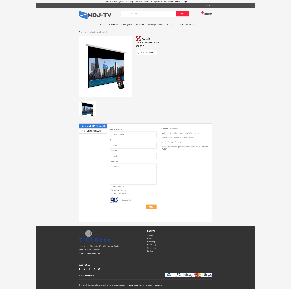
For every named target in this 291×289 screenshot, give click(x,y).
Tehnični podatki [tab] (92, 131)
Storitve (150, 251)
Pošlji (151, 207)
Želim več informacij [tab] (94, 126)
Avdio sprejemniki (155, 24)
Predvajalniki (126, 24)
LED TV (102, 24)
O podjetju (151, 235)
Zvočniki (170, 24)
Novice (149, 239)
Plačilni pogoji (152, 245)
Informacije (151, 242)
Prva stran (83, 32)
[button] (206, 13)
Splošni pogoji (152, 248)
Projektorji (113, 24)
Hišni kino (140, 24)
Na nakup (208, 5)
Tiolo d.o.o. (88, 285)
